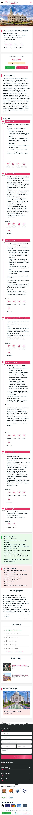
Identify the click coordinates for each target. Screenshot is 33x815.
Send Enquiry (23, 67)
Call (17, 813)
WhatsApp (11, 67)
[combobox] (4, 741)
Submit (16, 757)
